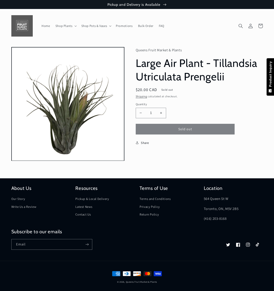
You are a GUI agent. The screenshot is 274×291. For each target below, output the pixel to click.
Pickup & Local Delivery (92, 199)
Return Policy (149, 214)
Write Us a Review (23, 207)
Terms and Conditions (155, 199)
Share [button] (145, 143)
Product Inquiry (270, 75)
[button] (66, 26)
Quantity (141, 104)
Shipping (141, 96)
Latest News (83, 207)
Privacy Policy (150, 207)
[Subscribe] (87, 244)
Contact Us (83, 214)
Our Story (18, 199)
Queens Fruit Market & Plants (141, 281)
